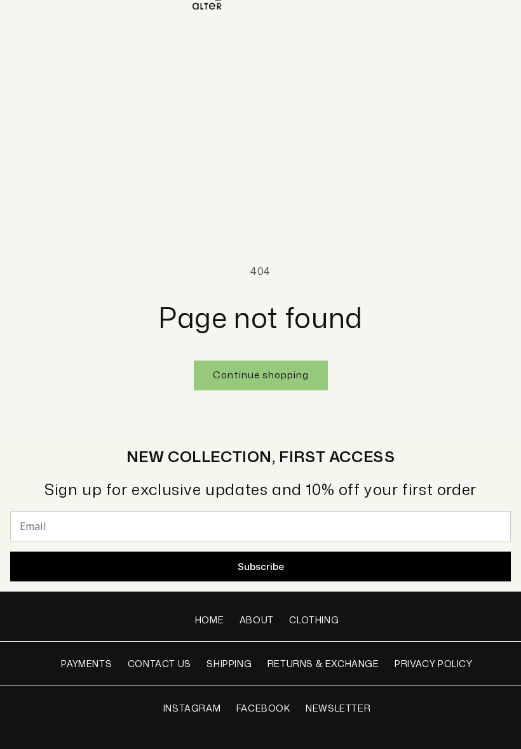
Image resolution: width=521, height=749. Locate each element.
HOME (209, 620)
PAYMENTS (86, 664)
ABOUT (257, 620)
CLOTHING (314, 620)
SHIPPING (229, 664)
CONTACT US (159, 664)
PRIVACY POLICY (433, 664)
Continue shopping (261, 374)
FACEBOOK (263, 708)
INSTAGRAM (191, 708)
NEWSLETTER (338, 708)
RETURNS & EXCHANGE (323, 664)
